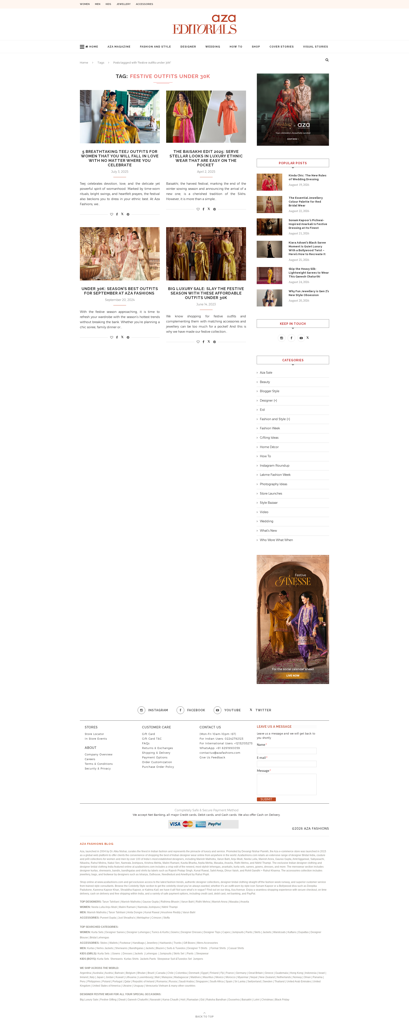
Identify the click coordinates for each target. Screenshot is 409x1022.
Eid (262, 410)
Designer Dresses (191, 932)
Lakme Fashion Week (275, 475)
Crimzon (156, 917)
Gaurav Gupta (151, 901)
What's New (268, 531)
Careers (90, 759)
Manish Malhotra (131, 901)
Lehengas (151, 953)
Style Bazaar (269, 503)
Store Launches (271, 493)
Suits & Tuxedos (176, 948)
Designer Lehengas (138, 932)
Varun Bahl (187, 901)
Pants (249, 932)
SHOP (256, 46)
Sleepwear (202, 953)
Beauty (265, 382)
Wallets (113, 942)
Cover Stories (281, 46)
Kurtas (91, 948)
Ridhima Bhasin (170, 901)
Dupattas (303, 932)
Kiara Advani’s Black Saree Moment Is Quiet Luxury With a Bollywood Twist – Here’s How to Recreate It (307, 248)
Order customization (157, 762)
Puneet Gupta (108, 917)
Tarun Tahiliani (111, 901)
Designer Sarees (115, 932)
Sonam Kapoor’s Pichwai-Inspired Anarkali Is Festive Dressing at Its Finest (308, 224)
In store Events (96, 738)
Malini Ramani (127, 907)
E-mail (262, 758)
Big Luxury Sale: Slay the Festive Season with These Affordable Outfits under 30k (206, 293)
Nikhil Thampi (170, 907)
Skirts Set (179, 953)
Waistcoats (279, 932)
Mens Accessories (207, 942)
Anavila (244, 901)
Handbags (138, 942)
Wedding (212, 46)
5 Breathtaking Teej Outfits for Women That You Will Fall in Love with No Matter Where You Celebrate (120, 158)
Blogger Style (269, 391)
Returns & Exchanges (157, 748)
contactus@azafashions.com (220, 752)
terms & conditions (99, 763)
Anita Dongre (135, 912)
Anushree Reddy (171, 912)
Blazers (160, 948)
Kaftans (292, 932)
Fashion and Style (155, 46)
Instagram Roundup (274, 465)
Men (97, 4)
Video (264, 512)
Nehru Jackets (105, 948)
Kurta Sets (97, 932)
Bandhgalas (136, 948)
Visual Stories (315, 46)
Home (93, 46)
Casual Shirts (236, 948)
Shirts (135, 958)
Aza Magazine (119, 46)
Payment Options (154, 757)
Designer (188, 46)
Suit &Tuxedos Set (181, 958)
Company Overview (98, 754)
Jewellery (124, 4)
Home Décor (269, 447)
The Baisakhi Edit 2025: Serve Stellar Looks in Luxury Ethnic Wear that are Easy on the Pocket (206, 158)
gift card (148, 734)
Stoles (103, 942)
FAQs (146, 743)
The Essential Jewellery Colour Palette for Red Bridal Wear (306, 201)
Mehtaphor (143, 917)
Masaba (234, 901)
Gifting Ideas (269, 438)
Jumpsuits (238, 932)
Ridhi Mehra (203, 901)
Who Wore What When (276, 540)
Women (85, 4)
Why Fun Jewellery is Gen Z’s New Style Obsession (309, 293)
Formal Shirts (218, 948)
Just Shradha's (126, 917)
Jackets (266, 932)
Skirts (257, 932)
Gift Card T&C (152, 738)
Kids (108, 4)
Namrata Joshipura (149, 907)
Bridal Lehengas (99, 937)
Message (264, 771)
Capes (226, 932)
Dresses (127, 953)
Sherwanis (121, 948)
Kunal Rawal (151, 912)
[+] (275, 400)
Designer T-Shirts (198, 948)
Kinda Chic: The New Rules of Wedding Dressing (307, 177)
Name (262, 745)
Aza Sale (266, 373)
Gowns (175, 932)
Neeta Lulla (98, 907)
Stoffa (166, 917)
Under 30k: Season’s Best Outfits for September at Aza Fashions (120, 290)
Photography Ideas (273, 484)
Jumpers (198, 958)
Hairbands (166, 942)
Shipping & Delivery (156, 752)
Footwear (125, 942)
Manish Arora (220, 901)
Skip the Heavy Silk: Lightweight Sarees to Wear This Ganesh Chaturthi (309, 272)
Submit (266, 799)
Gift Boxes (189, 942)
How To (236, 46)
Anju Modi (111, 907)
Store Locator (94, 734)
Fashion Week (270, 428)
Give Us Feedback (212, 757)
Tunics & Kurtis (160, 932)
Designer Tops (212, 932)
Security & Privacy (98, 768)
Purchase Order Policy (158, 766)
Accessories (144, 4)
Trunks (178, 942)
